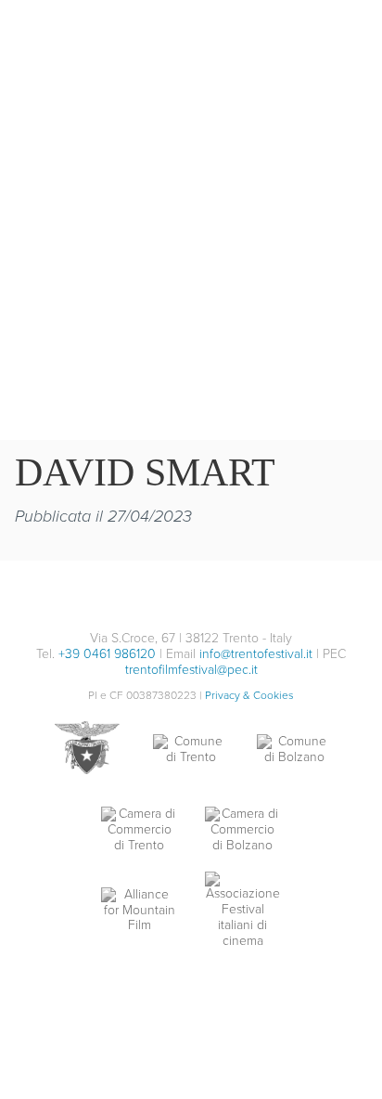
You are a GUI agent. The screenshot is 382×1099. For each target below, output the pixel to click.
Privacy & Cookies (249, 695)
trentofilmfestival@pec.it (191, 669)
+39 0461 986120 (107, 654)
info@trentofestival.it (255, 654)
